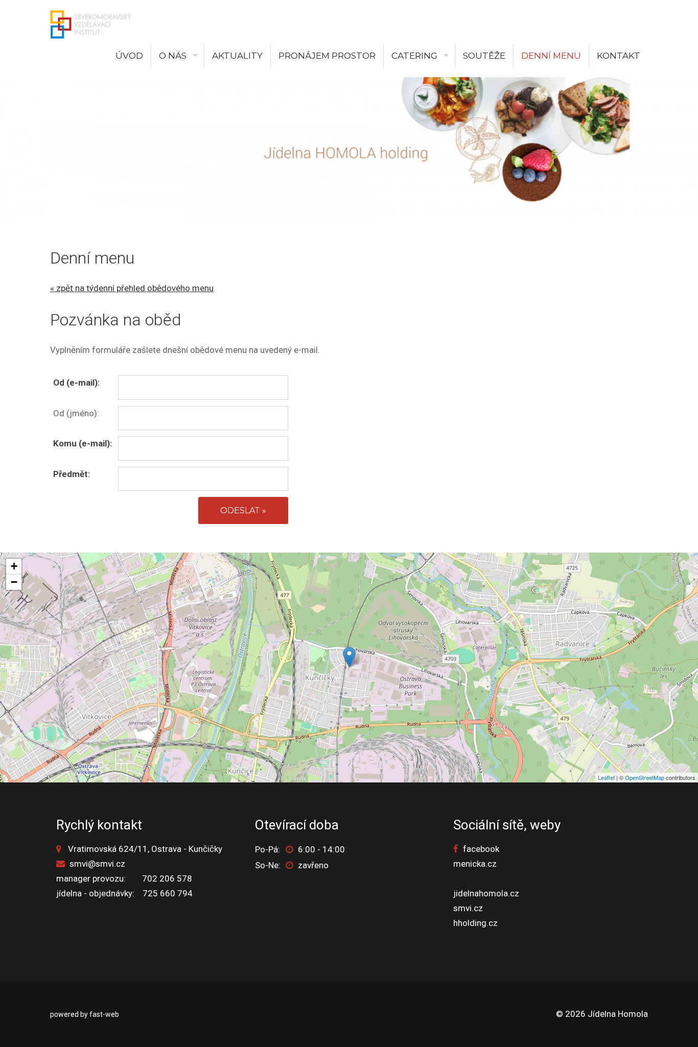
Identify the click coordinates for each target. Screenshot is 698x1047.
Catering (414, 56)
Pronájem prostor (327, 56)
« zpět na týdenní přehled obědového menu (132, 288)
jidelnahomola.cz (486, 893)
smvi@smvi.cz (97, 864)
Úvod (129, 56)
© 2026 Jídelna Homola (602, 1014)
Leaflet (606, 777)
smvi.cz (468, 908)
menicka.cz (475, 864)
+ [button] (14, 566)
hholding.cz (475, 923)
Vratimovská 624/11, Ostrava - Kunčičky (145, 849)
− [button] (14, 582)
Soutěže (484, 56)
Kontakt (618, 56)
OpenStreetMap (644, 777)
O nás (173, 56)
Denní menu (551, 56)
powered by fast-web (84, 1014)
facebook (481, 849)
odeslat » (243, 510)
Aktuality (237, 56)
